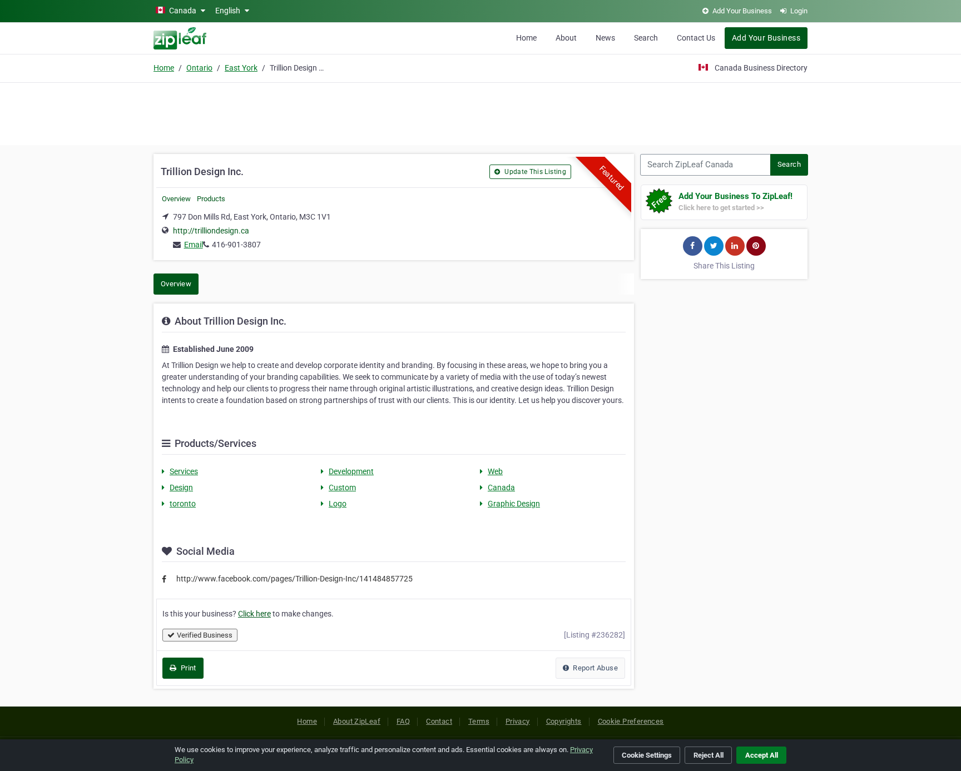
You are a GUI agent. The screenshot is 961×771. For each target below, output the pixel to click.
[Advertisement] (480, 112)
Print (187, 668)
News (605, 37)
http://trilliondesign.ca (211, 230)
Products (211, 199)
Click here (254, 613)
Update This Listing (534, 172)
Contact (439, 721)
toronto (183, 503)
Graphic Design (514, 503)
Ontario (199, 67)
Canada (501, 487)
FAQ (403, 721)
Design (181, 487)
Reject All (708, 755)
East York (241, 67)
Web (495, 471)
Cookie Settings (647, 755)
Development (351, 471)
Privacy (518, 721)
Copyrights (564, 721)
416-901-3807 (236, 244)
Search (646, 37)
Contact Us (696, 37)
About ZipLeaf (356, 721)
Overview (176, 199)
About (566, 37)
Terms (478, 721)
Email (193, 244)
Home (526, 37)
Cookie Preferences (631, 721)
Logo (337, 503)
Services (184, 471)
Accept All (761, 755)
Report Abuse (594, 668)
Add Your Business (766, 37)
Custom (342, 487)
